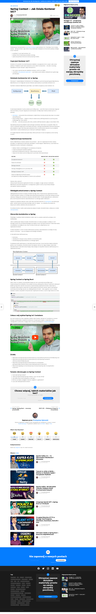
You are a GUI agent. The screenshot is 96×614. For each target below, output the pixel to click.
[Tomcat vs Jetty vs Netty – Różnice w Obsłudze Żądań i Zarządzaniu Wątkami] (22, 477)
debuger (28, 583)
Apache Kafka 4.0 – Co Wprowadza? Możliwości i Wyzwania (45, 457)
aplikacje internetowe (16, 579)
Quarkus (18, 595)
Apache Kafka (28, 577)
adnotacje (14, 577)
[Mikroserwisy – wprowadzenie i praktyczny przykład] (67, 49)
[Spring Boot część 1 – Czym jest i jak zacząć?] (67, 38)
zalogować (17, 447)
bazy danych (25, 579)
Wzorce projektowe (25, 604)
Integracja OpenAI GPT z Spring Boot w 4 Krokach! (47, 502)
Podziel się (12, 19)
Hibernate (14, 587)
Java (17, 453)
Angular (22, 577)
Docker (13, 585)
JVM (28, 587)
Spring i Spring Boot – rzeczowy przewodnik (76, 42)
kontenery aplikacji (15, 591)
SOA (12, 599)
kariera (13, 589)
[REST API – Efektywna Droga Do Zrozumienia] (67, 33)
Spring (17, 599)
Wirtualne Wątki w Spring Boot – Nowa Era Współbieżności (47, 533)
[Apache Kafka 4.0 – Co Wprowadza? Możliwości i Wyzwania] (22, 461)
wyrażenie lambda (15, 604)
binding (31, 579)
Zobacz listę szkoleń (73, 1)
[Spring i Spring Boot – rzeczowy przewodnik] (1, 307)
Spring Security (30, 599)
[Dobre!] (58, 5)
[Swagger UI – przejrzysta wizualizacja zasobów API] (75, 13)
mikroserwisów (14, 209)
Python (13, 595)
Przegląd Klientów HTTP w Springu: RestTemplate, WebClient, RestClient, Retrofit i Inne (47, 520)
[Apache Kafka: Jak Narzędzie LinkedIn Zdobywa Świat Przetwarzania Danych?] (22, 492)
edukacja (18, 585)
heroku (29, 585)
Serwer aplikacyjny (27, 597)
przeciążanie (28, 593)
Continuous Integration (16, 583)
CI (18, 581)
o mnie (50, 423)
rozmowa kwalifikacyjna (16, 597)
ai (18, 577)
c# (12, 581)
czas (24, 583)
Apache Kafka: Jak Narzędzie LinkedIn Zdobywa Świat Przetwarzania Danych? (46, 488)
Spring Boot (48, 201)
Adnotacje (15, 115)
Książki (22, 591)
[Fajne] (56, 5)
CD (15, 581)
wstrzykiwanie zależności (24, 72)
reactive (23, 595)
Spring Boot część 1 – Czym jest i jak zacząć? (77, 38)
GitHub (24, 585)
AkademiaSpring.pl (49, 321)
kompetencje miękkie (21, 589)
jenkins (23, 587)
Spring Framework (31, 47)
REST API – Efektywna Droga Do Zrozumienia (78, 32)
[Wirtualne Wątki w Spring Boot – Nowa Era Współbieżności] (22, 538)
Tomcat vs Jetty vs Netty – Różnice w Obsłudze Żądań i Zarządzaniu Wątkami (45, 472)
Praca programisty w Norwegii (17, 593)
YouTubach (42, 423)
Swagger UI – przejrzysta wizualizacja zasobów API (72, 21)
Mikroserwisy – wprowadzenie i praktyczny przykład (78, 48)
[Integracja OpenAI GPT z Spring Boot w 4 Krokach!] (22, 508)
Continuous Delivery (25, 581)
